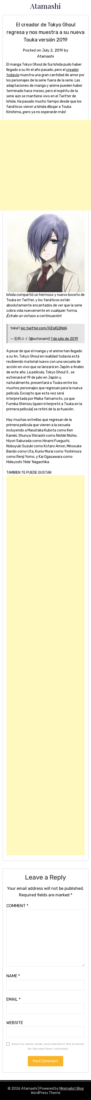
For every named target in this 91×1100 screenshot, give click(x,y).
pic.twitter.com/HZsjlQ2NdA (44, 328)
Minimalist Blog (71, 1088)
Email (13, 999)
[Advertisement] (45, 165)
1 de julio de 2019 (64, 339)
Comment (17, 905)
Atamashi (45, 6)
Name (13, 976)
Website (14, 1022)
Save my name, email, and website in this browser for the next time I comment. (48, 1046)
